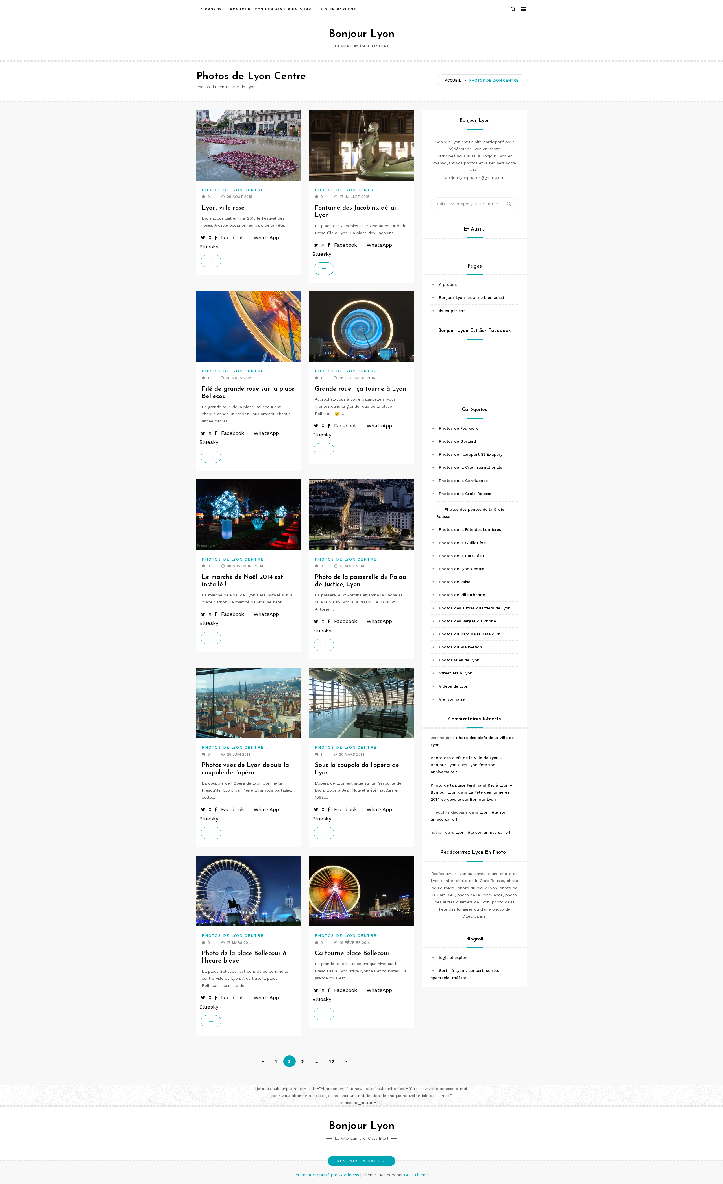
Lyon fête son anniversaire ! (483, 832)
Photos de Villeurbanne (462, 595)
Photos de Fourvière (458, 428)
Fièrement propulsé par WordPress (326, 1174)
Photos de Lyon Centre (233, 190)
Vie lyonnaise (452, 699)
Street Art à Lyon (455, 673)
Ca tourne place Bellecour (352, 953)
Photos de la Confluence (463, 480)
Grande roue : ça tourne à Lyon (360, 389)
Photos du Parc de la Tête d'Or (469, 634)
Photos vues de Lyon (459, 660)
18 (331, 1061)
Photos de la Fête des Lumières (470, 529)
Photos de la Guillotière (462, 542)
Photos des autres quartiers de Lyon (475, 608)
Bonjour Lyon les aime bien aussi (271, 9)
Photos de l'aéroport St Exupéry (470, 454)
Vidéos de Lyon (454, 686)
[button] (513, 9)
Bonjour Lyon (361, 34)
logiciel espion (453, 957)
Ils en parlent (339, 9)
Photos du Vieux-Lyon (460, 647)
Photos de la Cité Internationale (470, 467)
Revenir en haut (358, 1161)
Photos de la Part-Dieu (461, 555)
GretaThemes (417, 1174)
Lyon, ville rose (223, 208)
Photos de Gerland (457, 441)
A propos (211, 9)
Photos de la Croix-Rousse (465, 493)
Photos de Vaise (454, 581)
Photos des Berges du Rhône (467, 621)
